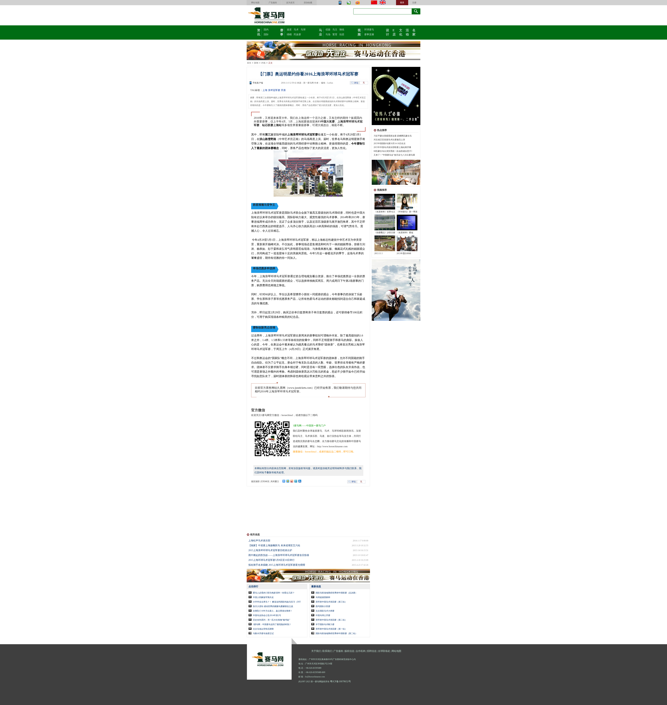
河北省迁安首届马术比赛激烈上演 (389, 139)
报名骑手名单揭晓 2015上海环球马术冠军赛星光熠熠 (276, 565)
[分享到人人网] (299, 481)
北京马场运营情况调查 (263, 629)
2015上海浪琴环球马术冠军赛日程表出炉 (270, 550)
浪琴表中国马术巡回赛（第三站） (331, 602)
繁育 (334, 34)
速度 (289, 29)
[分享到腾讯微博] (295, 481)
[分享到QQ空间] (287, 481)
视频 (359, 31)
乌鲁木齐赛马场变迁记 (263, 633)
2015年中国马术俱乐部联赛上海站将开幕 (392, 147)
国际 (266, 34)
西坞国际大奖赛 (323, 606)
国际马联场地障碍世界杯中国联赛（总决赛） (336, 593)
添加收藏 (308, 2)
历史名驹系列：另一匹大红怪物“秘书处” (271, 620)
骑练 (341, 29)
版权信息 (349, 651)
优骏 (328, 29)
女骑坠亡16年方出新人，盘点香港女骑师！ (273, 611)
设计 (387, 31)
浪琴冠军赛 (274, 90)
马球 (303, 29)
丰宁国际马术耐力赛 (325, 624)
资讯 (258, 31)
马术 (296, 29)
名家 (413, 31)
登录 (402, 2)
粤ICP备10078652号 (340, 681)
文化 (400, 31)
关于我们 (316, 651)
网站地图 (255, 2)
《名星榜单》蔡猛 (405, 232)
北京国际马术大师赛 (325, 611)
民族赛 (297, 34)
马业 (320, 31)
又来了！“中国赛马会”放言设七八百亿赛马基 (394, 155)
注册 (414, 2)
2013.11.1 (378, 253)
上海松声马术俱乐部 (259, 540)
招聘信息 (372, 651)
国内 (266, 29)
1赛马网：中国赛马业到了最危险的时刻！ (272, 624)
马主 (334, 29)
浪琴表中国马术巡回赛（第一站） (331, 629)
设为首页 (290, 2)
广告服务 (273, 2)
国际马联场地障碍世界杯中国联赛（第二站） (336, 633)
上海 (264, 90)
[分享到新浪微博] (291, 481)
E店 (394, 31)
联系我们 (327, 651)
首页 (249, 63)
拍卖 (341, 34)
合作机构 (360, 651)
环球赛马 (369, 29)
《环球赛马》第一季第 (407, 212)
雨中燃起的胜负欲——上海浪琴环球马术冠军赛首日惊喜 (278, 555)
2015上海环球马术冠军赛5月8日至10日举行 (271, 560)
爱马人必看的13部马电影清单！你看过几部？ (274, 593)
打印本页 (265, 481)
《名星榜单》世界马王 (384, 212)
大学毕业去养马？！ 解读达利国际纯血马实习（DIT (277, 602)
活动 (407, 31)
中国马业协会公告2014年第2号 (267, 615)
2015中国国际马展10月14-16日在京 (390, 143)
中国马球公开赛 (323, 615)
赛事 (281, 31)
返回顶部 (255, 481)
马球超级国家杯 (323, 597)
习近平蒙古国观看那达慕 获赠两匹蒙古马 (393, 136)
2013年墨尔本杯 (404, 253)
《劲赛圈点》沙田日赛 (384, 232)
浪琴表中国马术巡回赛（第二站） (331, 620)
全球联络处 (384, 651)
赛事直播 (369, 34)
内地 (263, 63)
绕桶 (289, 34)
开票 (283, 90)
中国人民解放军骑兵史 (263, 597)
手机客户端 (258, 83)
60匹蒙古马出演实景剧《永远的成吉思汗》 (393, 151)
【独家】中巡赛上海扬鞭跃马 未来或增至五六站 (274, 545)
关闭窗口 (275, 481)
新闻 (256, 63)
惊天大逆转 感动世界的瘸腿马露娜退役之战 (273, 606)
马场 (328, 34)
